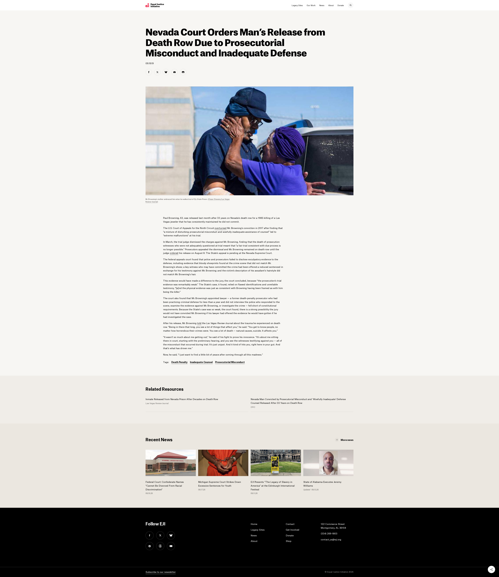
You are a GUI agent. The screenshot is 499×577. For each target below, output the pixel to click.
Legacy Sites (297, 5)
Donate (340, 5)
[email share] (174, 72)
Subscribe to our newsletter (161, 571)
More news (347, 439)
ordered (174, 252)
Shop (288, 540)
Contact (290, 523)
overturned (220, 227)
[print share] (183, 72)
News (321, 5)
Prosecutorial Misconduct (230, 362)
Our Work (311, 5)
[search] (350, 5)
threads (160, 546)
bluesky (171, 535)
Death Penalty (179, 362)
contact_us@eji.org (331, 539)
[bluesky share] (166, 72)
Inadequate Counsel (201, 362)
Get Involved (292, 529)
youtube (171, 546)
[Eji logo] (155, 5)
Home (254, 523)
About (331, 5)
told (199, 323)
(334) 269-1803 (329, 533)
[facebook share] (149, 72)
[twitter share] (157, 72)
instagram (150, 546)
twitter (160, 535)
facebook (150, 535)
